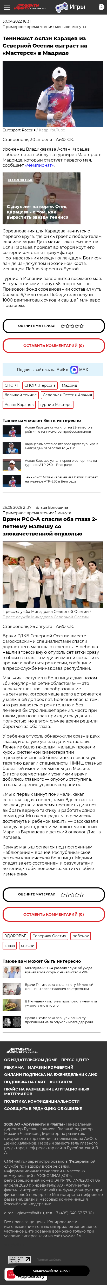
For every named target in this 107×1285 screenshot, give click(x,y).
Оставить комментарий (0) (53, 345)
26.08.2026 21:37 (17, 507)
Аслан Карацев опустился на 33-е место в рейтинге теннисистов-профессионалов (58, 429)
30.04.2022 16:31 (17, 21)
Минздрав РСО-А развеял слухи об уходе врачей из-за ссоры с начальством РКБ (58, 970)
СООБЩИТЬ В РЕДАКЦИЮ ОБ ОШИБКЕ (43, 1108)
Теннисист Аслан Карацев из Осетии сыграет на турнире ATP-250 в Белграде (61, 479)
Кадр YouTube (52, 130)
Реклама (14, 1067)
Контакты (61, 1082)
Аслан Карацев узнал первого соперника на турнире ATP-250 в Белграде (61, 463)
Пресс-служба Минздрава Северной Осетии (46, 617)
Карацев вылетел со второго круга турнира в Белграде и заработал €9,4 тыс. (61, 446)
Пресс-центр (75, 1060)
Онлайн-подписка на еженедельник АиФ (50, 1074)
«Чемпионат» (39, 165)
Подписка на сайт (25, 1082)
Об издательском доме (30, 1060)
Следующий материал (51, 1271)
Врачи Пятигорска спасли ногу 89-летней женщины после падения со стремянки (59, 987)
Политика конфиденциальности (42, 1101)
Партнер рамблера (49, 1259)
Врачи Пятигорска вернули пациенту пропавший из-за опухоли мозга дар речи (59, 1020)
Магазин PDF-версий (50, 1067)
